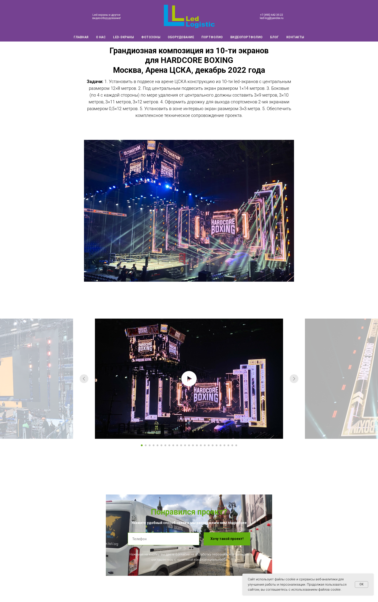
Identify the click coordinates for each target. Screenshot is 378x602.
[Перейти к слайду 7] (165, 445)
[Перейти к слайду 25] (236, 445)
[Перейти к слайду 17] (205, 445)
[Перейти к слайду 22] (224, 445)
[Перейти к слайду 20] (216, 445)
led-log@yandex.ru (272, 18)
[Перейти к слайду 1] (142, 445)
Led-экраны (123, 37)
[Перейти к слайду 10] (177, 445)
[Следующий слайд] (294, 378)
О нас (101, 37)
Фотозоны (150, 37)
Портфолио (212, 37)
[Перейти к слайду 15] (197, 445)
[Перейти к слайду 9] (173, 445)
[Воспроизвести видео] (189, 378)
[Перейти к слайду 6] (161, 445)
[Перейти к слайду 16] (201, 445)
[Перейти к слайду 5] (157, 445)
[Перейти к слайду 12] (185, 445)
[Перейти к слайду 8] (169, 445)
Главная (81, 37)
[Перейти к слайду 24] (232, 445)
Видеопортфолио (246, 37)
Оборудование (181, 37)
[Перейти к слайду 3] (149, 445)
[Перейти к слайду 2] (146, 445)
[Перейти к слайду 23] (228, 445)
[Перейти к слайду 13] (189, 445)
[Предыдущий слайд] (84, 378)
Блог (274, 37)
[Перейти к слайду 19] (213, 445)
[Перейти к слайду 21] (220, 445)
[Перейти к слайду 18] (209, 445)
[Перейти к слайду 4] (153, 445)
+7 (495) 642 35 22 (271, 14)
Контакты (295, 37)
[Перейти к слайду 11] (181, 445)
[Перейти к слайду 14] (193, 445)
